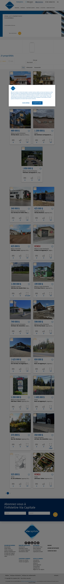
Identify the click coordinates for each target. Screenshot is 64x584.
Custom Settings (26, 102)
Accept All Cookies (37, 102)
